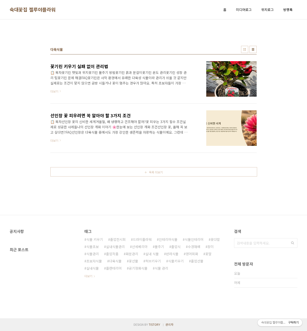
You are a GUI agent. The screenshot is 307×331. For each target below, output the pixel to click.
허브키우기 (153, 261)
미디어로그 (244, 9)
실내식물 (92, 268)
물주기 (159, 246)
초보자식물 (94, 261)
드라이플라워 (142, 239)
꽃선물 (133, 261)
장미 (210, 246)
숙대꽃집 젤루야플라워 (33, 9)
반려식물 (172, 253)
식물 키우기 (94, 239)
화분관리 (132, 253)
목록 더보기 (156, 172)
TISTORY (154, 324)
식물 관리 (161, 268)
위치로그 (267, 9)
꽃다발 (215, 239)
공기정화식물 (138, 268)
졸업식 (176, 246)
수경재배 (194, 246)
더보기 (88, 276)
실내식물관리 (115, 246)
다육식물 (115, 261)
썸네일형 (244, 49)
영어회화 (192, 253)
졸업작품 (112, 253)
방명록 (288, 9)
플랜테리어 (114, 268)
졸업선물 (197, 261)
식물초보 (92, 246)
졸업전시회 (118, 239)
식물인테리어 (194, 239)
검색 (292, 243)
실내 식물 (152, 253)
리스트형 (253, 49)
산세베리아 (140, 246)
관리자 (169, 324)
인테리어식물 (168, 239)
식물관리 (92, 253)
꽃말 (208, 253)
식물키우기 (176, 261)
